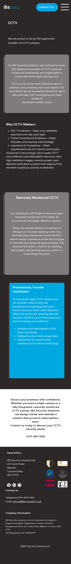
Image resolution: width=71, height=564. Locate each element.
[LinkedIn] (14, 485)
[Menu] (65, 7)
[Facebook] (9, 485)
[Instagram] (19, 485)
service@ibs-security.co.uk (27, 501)
